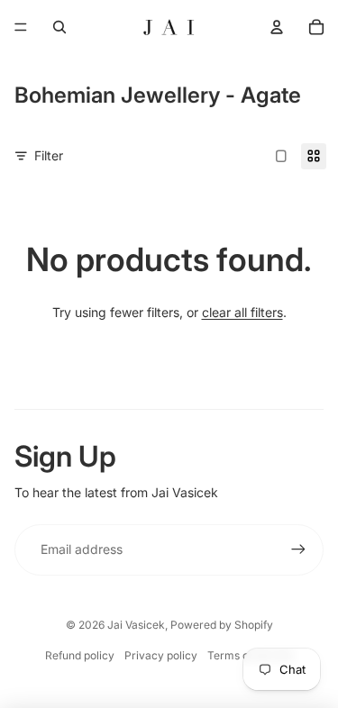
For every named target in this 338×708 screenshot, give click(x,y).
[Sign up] (298, 549)
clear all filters (242, 312)
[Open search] (59, 27)
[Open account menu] (277, 27)
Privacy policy (160, 655)
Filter (48, 155)
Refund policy (79, 655)
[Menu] (20, 27)
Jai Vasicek (136, 624)
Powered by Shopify (221, 624)
